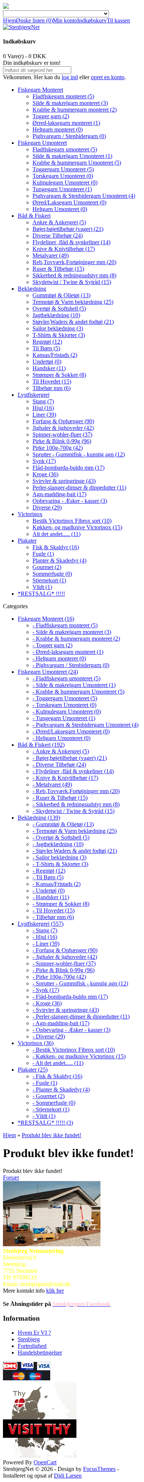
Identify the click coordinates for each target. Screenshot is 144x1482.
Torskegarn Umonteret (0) (62, 176)
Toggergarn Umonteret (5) (63, 169)
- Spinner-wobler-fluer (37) (64, 963)
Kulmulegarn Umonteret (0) (64, 182)
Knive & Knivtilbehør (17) (63, 249)
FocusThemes (99, 1469)
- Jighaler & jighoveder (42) (64, 957)
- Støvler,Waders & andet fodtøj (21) (74, 851)
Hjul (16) (43, 408)
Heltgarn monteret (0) (57, 129)
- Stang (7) (44, 930)
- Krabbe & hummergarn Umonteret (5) (78, 692)
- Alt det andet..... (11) (57, 1063)
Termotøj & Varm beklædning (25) (72, 302)
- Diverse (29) (48, 1036)
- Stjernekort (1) (50, 1109)
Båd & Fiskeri (34, 216)
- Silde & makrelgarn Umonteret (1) (74, 685)
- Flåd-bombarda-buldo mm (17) (70, 997)
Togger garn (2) (50, 116)
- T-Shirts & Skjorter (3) (60, 864)
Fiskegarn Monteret (40, 90)
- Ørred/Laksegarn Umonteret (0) (71, 731)
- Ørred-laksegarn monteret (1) (67, 652)
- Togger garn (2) (52, 645)
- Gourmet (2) (48, 1096)
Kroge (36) (45, 474)
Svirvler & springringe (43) (64, 481)
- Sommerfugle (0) (53, 1103)
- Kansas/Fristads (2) (56, 884)
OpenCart (45, 1462)
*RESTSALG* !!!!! (41, 594)
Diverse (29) (47, 507)
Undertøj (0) (46, 361)
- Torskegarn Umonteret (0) (64, 705)
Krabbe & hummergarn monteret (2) (74, 109)
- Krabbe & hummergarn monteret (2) (76, 638)
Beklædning (32, 288)
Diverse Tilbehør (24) (57, 235)
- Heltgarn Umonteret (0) (61, 738)
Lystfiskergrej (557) (41, 924)
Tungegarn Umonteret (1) (62, 189)
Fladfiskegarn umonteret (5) (64, 149)
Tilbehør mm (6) (51, 388)
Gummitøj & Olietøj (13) (61, 295)
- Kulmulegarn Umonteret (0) (66, 711)
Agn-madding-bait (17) (59, 494)
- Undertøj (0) (48, 890)
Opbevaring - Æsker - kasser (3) (69, 501)
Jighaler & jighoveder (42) (63, 428)
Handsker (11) (49, 368)
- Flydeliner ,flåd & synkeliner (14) (73, 771)
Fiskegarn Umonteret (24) (48, 672)
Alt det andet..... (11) (56, 534)
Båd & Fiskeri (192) (41, 745)
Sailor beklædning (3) (57, 328)
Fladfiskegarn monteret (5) (63, 96)
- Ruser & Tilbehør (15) (60, 798)
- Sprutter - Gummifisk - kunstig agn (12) (80, 983)
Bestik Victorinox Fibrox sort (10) (72, 521)
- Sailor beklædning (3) (59, 857)
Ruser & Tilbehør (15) (58, 269)
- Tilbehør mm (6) (53, 917)
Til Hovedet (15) (51, 381)
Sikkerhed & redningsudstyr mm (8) (74, 275)
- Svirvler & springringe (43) (65, 1010)
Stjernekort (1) (49, 580)
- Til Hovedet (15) (53, 910)
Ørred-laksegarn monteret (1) (66, 123)
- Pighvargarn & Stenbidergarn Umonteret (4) (85, 725)
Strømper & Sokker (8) (59, 375)
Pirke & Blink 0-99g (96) (61, 441)
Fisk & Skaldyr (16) (55, 547)
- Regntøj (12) (48, 871)
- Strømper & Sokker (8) (60, 904)
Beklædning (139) (39, 817)
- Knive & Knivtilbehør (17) (65, 778)
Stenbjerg (29, 1339)
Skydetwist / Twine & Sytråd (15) (71, 282)
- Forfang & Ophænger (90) (64, 950)
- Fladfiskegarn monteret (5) (64, 625)
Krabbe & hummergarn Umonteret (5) (76, 163)
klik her (55, 1290)
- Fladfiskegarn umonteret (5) (66, 678)
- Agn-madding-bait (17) (60, 1023)
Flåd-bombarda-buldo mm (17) (68, 468)
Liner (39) (44, 414)
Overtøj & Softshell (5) (59, 308)
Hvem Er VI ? (34, 1332)
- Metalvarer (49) (52, 784)
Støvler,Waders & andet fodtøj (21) (73, 322)
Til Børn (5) (46, 348)
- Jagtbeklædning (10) (57, 844)
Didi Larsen (68, 1475)
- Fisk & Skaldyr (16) (57, 1076)
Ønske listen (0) (34, 20)
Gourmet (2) (46, 567)
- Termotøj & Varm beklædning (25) (74, 831)
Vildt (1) (42, 587)
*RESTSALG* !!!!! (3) (45, 1123)
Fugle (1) (43, 554)
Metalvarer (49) (50, 255)
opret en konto (107, 77)
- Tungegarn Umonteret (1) (63, 718)
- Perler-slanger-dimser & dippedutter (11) (81, 1016)
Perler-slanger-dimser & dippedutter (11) (79, 487)
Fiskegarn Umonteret (42, 143)
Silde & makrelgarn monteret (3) (70, 103)
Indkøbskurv (92, 20)
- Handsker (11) (50, 897)
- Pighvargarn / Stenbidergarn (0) (70, 665)
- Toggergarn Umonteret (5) (64, 698)
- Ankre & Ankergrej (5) (60, 751)
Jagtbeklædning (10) (56, 315)
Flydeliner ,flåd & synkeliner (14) (71, 242)
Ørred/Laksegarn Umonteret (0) (69, 202)
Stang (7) (43, 401)
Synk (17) (44, 461)
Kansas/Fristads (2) (54, 355)
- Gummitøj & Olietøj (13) (63, 824)
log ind (70, 77)
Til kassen (118, 20)
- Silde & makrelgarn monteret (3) (71, 632)
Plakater (27, 540)
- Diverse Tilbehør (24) (59, 764)
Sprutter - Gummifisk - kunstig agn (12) (78, 454)
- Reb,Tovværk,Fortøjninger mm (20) (76, 791)
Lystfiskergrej (33, 395)
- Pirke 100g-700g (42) (59, 977)
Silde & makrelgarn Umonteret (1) (72, 156)
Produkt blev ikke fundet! (51, 1135)
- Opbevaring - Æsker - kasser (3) (71, 1030)
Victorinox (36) (36, 1043)
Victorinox (30, 514)
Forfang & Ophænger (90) (63, 421)
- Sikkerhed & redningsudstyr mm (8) (76, 804)
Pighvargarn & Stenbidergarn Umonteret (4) (83, 196)
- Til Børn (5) (48, 877)
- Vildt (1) (43, 1116)
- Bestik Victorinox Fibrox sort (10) (73, 1050)
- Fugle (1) (44, 1083)
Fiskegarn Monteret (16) (46, 619)
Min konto (65, 20)
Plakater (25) (33, 1069)
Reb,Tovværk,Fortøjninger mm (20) (74, 262)
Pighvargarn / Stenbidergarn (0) (69, 136)
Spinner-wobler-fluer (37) (62, 434)
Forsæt (11, 1177)
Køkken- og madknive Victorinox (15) (77, 527)
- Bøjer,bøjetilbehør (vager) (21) (69, 758)
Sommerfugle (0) (52, 574)
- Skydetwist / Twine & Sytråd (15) (73, 811)
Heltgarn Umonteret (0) (59, 209)
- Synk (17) (45, 990)
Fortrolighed (32, 1346)
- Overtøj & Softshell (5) (60, 837)
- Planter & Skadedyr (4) (61, 1089)
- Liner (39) (45, 943)
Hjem (9, 20)
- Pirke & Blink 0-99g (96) (63, 970)
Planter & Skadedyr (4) (59, 560)
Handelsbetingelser (40, 1352)
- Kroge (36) (47, 1003)
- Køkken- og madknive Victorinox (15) (79, 1056)
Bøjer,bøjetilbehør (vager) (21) (67, 229)
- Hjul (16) (44, 937)
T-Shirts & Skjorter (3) (58, 335)
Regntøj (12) (47, 342)
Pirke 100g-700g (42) (57, 448)
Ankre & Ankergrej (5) (59, 222)
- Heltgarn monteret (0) (59, 658)
